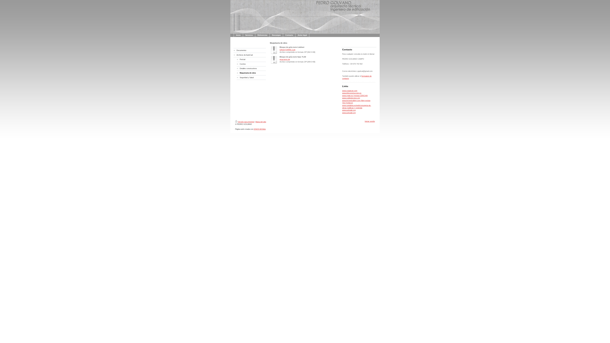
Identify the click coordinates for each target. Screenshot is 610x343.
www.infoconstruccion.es (351, 93)
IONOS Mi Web (260, 129)
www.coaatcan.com (349, 91)
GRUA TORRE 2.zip (287, 50)
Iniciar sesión (370, 121)
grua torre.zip (285, 59)
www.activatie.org (349, 110)
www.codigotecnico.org (351, 98)
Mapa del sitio (261, 122)
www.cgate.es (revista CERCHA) (355, 96)
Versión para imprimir (246, 122)
